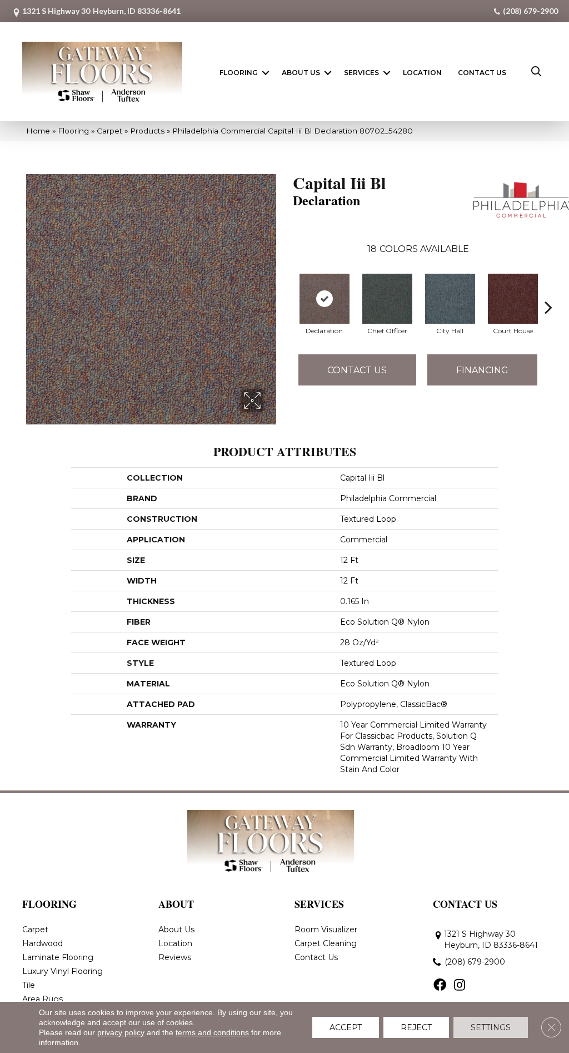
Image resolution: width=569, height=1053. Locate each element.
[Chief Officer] (387, 299)
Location (422, 72)
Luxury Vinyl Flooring (62, 971)
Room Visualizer (326, 930)
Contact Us (482, 72)
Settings (491, 1027)
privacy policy (120, 1032)
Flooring (238, 72)
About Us (301, 72)
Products (147, 130)
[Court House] (513, 299)
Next (548, 290)
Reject (416, 1027)
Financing (482, 370)
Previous (287, 290)
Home (38, 130)
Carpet (109, 130)
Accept (346, 1027)
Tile (28, 985)
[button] (265, 73)
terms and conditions (212, 1032)
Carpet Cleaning (326, 943)
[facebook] (439, 985)
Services (361, 72)
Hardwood (42, 943)
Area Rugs (42, 999)
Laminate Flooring (57, 957)
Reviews (174, 957)
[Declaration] (324, 299)
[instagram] (459, 985)
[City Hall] (450, 299)
